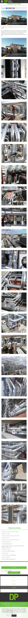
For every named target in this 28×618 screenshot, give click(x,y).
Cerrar (14, 615)
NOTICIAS (14, 587)
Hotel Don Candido (6, 533)
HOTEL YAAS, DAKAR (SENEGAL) (8, 551)
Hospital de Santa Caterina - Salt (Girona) (10, 535)
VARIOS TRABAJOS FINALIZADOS (8, 559)
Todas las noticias (14, 572)
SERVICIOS (14, 584)
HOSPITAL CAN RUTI (6, 557)
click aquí (15, 613)
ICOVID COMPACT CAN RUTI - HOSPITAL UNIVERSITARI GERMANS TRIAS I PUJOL (12, 546)
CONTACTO (14, 590)
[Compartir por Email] (12, 8)
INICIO (14, 577)
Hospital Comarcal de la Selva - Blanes (10, 531)
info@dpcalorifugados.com (17, 606)
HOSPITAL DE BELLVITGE (7, 543)
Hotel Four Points (5, 537)
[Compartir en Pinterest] (14, 8)
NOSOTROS (14, 581)
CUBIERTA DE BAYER (6, 549)
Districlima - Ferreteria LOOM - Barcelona (10, 539)
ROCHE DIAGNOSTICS (6, 541)
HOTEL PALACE (5, 553)
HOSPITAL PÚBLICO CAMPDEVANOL (9, 555)
